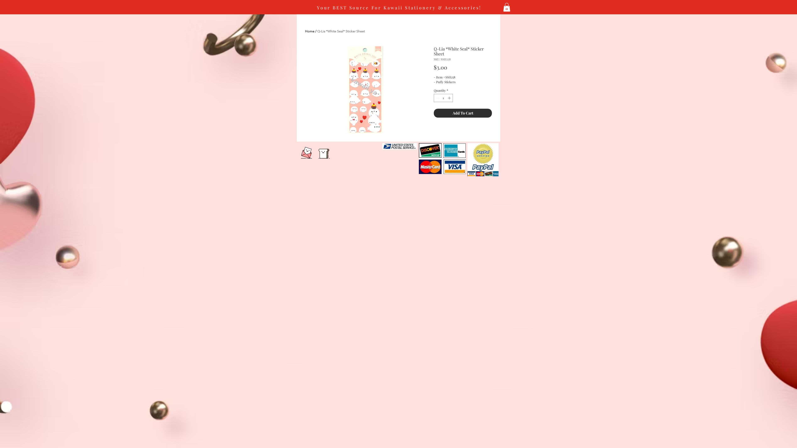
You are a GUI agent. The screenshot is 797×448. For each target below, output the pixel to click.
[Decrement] (437, 98)
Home (309, 31)
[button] (506, 7)
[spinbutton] (443, 98)
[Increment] (449, 98)
